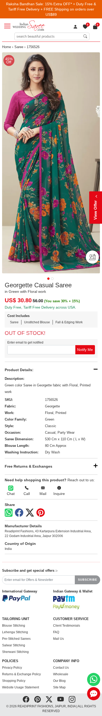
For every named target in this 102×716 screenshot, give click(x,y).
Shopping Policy (13, 681)
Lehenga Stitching (15, 632)
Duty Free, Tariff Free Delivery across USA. (40, 307)
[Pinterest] (40, 513)
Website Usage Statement (20, 687)
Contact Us (61, 667)
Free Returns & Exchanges (28, 466)
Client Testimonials (66, 625)
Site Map (59, 687)
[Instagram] (72, 699)
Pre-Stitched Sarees (16, 639)
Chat (11, 494)
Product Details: (19, 370)
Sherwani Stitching (15, 652)
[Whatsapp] (9, 513)
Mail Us (58, 639)
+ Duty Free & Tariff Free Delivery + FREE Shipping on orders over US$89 (52, 9)
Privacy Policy (12, 667)
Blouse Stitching (13, 625)
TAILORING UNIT (15, 619)
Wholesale (60, 674)
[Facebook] (19, 513)
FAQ (56, 632)
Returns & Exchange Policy (21, 674)
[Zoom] (51, 162)
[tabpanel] (51, 162)
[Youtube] (60, 699)
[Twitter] (30, 513)
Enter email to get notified (25, 342)
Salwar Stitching (13, 645)
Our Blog (59, 681)
